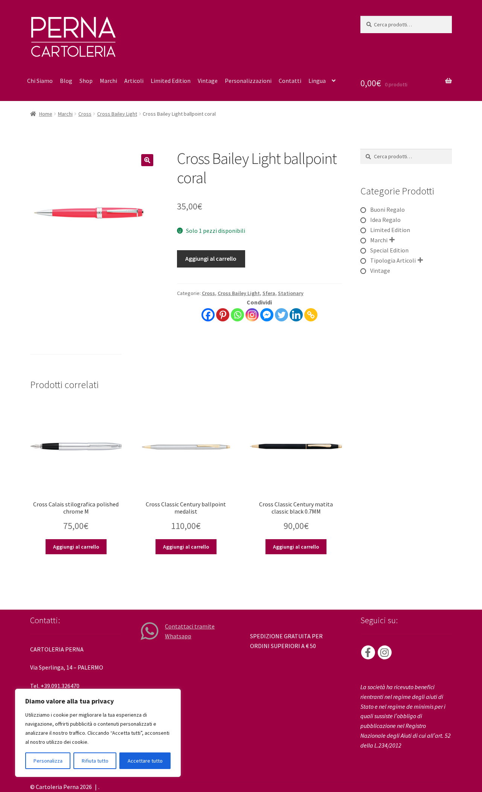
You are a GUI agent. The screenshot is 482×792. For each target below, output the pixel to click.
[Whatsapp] (237, 314)
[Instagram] (252, 314)
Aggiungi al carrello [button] (76, 546)
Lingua (317, 80)
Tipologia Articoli (393, 260)
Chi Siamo (40, 80)
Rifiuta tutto (95, 760)
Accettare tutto (145, 760)
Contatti (290, 80)
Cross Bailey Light (117, 113)
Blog (66, 80)
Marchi (108, 80)
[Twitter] (281, 314)
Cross (85, 113)
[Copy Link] (310, 314)
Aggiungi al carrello (210, 258)
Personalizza (48, 760)
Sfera (268, 293)
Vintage (208, 80)
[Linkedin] (296, 314)
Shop (86, 80)
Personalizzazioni (248, 80)
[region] (98, 733)
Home (45, 113)
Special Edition (389, 250)
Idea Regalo (385, 219)
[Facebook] (208, 314)
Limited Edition (171, 80)
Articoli (133, 80)
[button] (147, 160)
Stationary (291, 293)
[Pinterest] (222, 314)
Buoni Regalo (387, 209)
